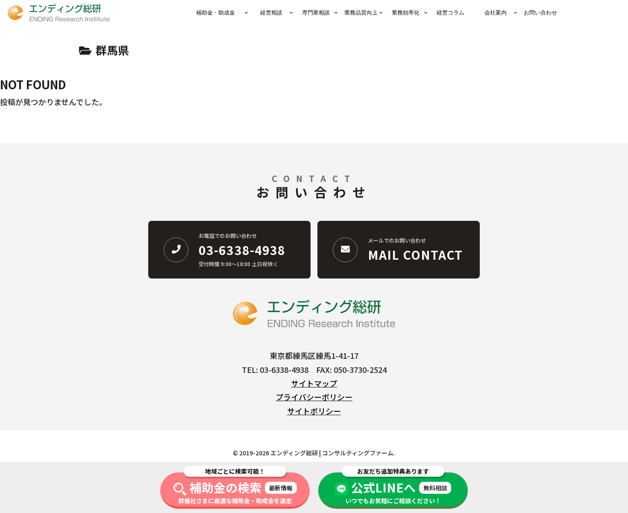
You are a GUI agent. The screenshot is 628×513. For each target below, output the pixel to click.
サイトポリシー (314, 410)
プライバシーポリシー (314, 396)
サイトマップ (314, 383)
